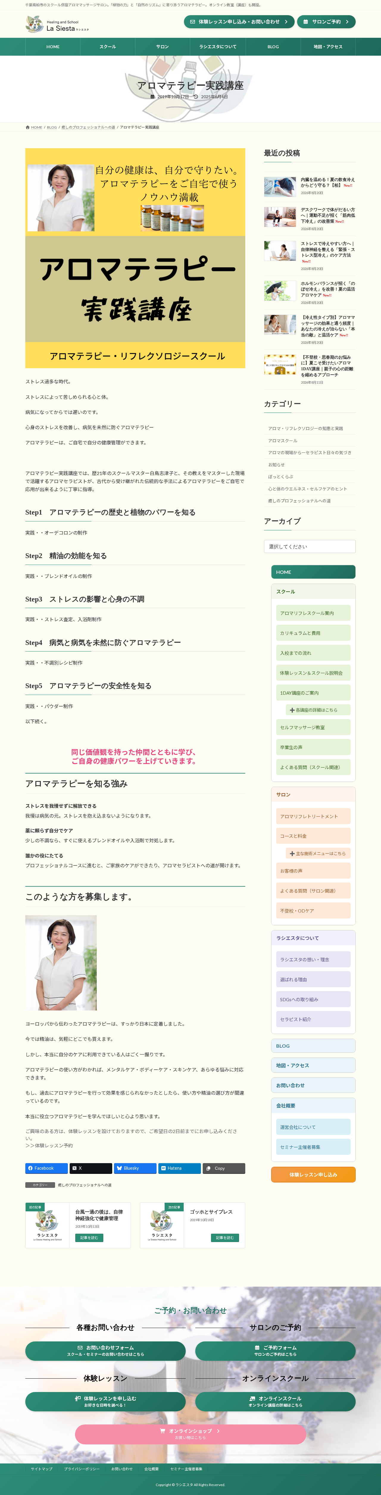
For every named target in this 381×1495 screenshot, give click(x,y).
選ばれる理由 (293, 979)
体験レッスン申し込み (313, 1174)
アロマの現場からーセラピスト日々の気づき (310, 452)
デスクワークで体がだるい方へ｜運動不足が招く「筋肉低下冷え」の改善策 (328, 215)
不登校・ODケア (297, 910)
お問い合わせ (290, 1085)
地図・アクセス (292, 1065)
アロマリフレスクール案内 (307, 613)
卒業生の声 (291, 747)
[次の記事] (162, 1230)
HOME (283, 572)
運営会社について (298, 1127)
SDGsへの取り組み (299, 999)
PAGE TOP (366, 1444)
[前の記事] (47, 1230)
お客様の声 (291, 871)
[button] (239, 21)
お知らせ (276, 464)
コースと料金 (293, 836)
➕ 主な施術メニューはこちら (318, 853)
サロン (283, 794)
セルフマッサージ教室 (302, 727)
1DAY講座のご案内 (299, 693)
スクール (285, 591)
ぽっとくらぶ (280, 476)
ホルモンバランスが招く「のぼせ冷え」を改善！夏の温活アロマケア (328, 289)
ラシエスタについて (297, 938)
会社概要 (285, 1105)
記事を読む (89, 1238)
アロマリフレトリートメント (309, 816)
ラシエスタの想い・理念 (304, 959)
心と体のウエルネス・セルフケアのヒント (307, 488)
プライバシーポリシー (82, 1469)
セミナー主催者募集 (300, 1147)
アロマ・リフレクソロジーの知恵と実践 (305, 428)
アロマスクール (282, 440)
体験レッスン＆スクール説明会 (311, 673)
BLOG (283, 1046)
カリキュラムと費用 (300, 633)
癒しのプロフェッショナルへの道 (85, 1185)
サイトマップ (41, 1469)
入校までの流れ (295, 653)
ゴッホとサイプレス (211, 1211)
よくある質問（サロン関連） (309, 890)
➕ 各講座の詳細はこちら (314, 710)
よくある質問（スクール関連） (311, 767)
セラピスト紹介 (295, 1019)
